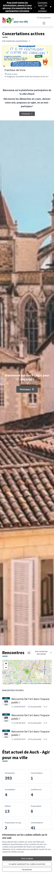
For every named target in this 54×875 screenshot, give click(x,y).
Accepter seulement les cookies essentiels (27, 864)
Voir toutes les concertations (15, 41)
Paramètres (27, 869)
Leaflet (24, 683)
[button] (27, 671)
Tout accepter (27, 858)
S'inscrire (26, 114)
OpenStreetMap (36, 683)
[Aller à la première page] (20, 19)
